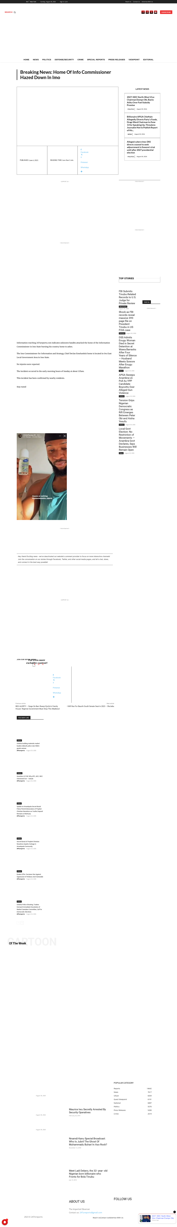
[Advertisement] (88, 39)
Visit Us (146, 302)
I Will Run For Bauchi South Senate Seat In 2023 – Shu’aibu (90, 706)
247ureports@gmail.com (91, 1212)
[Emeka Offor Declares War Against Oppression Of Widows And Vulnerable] (30, 862)
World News (123, 306)
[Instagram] (147, 12)
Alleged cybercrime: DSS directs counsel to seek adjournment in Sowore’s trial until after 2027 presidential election (141, 147)
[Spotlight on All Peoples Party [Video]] (88, 1014)
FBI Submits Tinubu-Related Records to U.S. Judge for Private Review (127, 297)
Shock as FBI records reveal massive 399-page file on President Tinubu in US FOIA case (127, 321)
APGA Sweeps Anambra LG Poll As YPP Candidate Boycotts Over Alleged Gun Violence (127, 383)
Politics (131, 109)
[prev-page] (18, 922)
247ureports (21, 750)
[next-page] (22, 922)
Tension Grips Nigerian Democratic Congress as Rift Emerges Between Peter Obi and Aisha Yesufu (127, 411)
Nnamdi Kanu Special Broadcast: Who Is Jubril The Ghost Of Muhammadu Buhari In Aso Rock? (88, 1141)
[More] (98, 171)
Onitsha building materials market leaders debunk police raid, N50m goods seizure (28, 746)
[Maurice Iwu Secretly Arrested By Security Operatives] (88, 1096)
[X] (151, 12)
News (130, 134)
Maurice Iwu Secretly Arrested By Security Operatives (87, 1111)
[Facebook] (143, 12)
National (122, 333)
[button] (11, 12)
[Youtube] (155, 12)
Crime (19, 803)
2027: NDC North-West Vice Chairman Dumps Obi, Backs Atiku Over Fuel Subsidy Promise (140, 101)
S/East (154, 77)
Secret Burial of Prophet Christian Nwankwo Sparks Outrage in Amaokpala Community (28, 844)
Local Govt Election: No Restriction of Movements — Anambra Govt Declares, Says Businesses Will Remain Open (128, 439)
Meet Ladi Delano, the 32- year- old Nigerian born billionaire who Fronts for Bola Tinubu (88, 1173)
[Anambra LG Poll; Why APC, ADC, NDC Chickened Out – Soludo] (30, 764)
